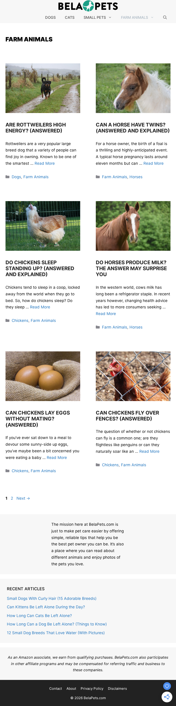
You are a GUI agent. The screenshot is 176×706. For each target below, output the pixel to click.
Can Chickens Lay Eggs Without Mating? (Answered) (38, 419)
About (71, 688)
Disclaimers (117, 688)
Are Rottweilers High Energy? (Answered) (36, 128)
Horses (136, 177)
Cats (69, 17)
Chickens (20, 320)
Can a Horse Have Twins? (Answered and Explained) (133, 128)
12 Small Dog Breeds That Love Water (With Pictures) (56, 633)
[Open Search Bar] (165, 17)
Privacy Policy (92, 688)
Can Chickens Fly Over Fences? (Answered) (127, 416)
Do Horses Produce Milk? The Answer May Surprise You (131, 268)
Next (23, 498)
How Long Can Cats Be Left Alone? (39, 615)
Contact (55, 688)
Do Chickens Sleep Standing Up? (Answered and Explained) (40, 268)
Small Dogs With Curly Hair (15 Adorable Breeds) (51, 598)
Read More (45, 163)
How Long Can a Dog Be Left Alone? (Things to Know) (57, 624)
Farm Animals (134, 17)
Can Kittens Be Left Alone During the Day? (46, 607)
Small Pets (95, 17)
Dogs (50, 17)
